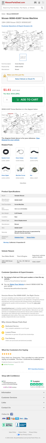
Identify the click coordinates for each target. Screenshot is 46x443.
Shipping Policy (19, 237)
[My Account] (39, 2)
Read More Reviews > (37, 369)
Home (3, 14)
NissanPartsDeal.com (8, 308)
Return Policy (31, 237)
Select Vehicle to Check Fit (25, 79)
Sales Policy (12, 432)
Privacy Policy (33, 432)
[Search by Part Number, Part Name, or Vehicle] (42, 7)
